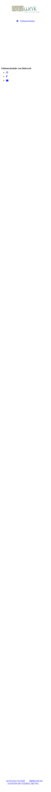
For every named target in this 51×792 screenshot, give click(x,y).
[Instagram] (7, 72)
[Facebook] (6, 76)
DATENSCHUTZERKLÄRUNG (24, 783)
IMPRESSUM (35, 781)
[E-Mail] (7, 80)
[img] (25, 9)
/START (16, 781)
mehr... (4, 756)
